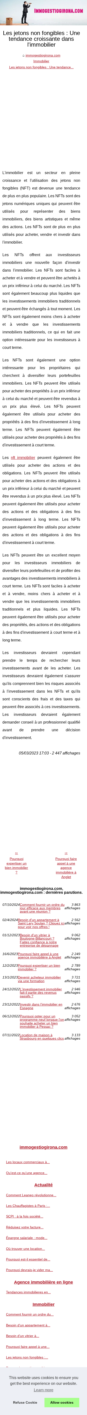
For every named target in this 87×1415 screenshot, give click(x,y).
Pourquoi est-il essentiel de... (28, 1259)
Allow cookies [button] (61, 1402)
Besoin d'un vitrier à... (22, 1336)
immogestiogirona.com (43, 55)
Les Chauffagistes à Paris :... (28, 1206)
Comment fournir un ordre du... (30, 1314)
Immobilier (41, 61)
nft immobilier (23, 458)
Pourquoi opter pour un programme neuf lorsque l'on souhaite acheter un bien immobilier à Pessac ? (42, 1021)
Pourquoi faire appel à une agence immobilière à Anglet (66, 868)
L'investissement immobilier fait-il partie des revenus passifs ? (41, 992)
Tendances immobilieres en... (28, 1292)
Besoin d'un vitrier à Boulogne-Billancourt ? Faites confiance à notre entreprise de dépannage (39, 940)
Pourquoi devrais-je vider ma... (29, 1270)
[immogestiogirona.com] (43, 12)
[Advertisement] (43, 115)
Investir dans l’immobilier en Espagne (41, 1006)
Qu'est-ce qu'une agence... (26, 1173)
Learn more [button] (43, 1390)
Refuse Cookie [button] (25, 1402)
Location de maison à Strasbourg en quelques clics (42, 1036)
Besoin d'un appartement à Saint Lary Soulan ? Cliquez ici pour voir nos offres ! (41, 923)
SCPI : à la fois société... (24, 1216)
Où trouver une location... (25, 1249)
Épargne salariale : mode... (26, 1238)
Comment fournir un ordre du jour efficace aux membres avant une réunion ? (42, 908)
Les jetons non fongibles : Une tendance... (41, 67)
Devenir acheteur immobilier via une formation (39, 979)
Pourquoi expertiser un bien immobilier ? (16, 865)
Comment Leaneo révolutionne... (31, 1195)
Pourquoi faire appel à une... (28, 1347)
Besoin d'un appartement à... (28, 1325)
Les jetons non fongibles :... (27, 1357)
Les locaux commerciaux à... (28, 1162)
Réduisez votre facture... (25, 1227)
